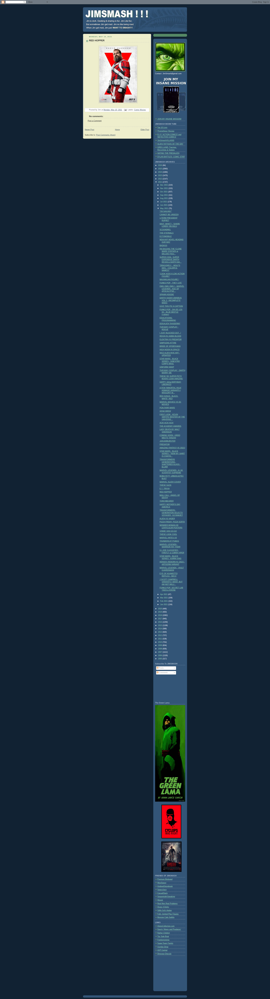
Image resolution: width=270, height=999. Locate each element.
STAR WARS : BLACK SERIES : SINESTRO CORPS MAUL (170, 361)
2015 (160, 625)
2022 (160, 179)
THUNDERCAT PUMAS (169, 541)
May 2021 (164, 208)
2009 (160, 645)
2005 (160, 659)
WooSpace (161, 883)
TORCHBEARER (167, 501)
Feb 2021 (164, 601)
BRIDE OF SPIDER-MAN (170, 346)
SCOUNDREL (165, 230)
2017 (160, 619)
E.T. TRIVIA (165, 489)
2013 (160, 632)
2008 (160, 649)
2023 (160, 175)
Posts (161, 668)
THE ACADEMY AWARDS (170, 426)
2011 (160, 639)
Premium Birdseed (164, 879)
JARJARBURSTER (167, 441)
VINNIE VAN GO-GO (168, 531)
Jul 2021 (164, 202)
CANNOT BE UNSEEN (169, 215)
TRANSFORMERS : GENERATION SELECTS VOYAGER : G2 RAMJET (171, 512)
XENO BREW (165, 411)
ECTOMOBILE (166, 236)
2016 (160, 622)
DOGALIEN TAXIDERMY (170, 324)
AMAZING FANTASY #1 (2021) (172, 448)
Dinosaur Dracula (164, 954)
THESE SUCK (165, 485)
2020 (160, 609)
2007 (160, 652)
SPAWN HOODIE (167, 295)
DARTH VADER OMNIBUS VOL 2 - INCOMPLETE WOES (171, 300)
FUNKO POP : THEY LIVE (171, 283)
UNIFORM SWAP (167, 367)
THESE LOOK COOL (168, 534)
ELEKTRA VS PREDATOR (171, 340)
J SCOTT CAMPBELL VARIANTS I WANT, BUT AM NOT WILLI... (171, 582)
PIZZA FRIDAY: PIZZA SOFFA (172, 522)
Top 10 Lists (162, 128)
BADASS (163, 246)
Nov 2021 (164, 188)
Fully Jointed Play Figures (168, 914)
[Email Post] (125, 110)
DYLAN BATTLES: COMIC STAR (171, 157)
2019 (160, 612)
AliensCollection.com (166, 926)
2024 (160, 172)
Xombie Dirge (162, 947)
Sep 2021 (164, 195)
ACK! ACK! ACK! (167, 423)
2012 (160, 635)
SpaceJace (161, 890)
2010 (160, 642)
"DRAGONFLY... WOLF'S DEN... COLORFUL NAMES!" (170, 268)
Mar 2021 (164, 598)
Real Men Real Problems (167, 904)
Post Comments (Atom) (105, 135)
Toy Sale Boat (163, 936)
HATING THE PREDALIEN (168, 153)
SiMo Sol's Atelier (164, 910)
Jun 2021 (164, 205)
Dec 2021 (164, 185)
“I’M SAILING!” (166, 211)
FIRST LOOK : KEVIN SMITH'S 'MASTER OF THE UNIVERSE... (172, 417)
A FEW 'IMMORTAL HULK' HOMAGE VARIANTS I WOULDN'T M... (170, 390)
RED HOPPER (96, 40)
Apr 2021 (164, 594)
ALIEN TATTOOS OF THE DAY (170, 144)
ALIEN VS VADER (167, 519)
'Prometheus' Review (165, 131)
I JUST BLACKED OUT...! (170, 333)
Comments (163, 673)
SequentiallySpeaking (166, 897)
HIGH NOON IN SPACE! (170, 350)
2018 (160, 615)
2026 (160, 165)
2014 (160, 629)
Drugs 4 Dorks (163, 907)
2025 (160, 169)
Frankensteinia (163, 940)
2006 (160, 655)
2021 (160, 182)
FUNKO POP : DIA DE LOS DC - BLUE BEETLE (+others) (171, 312)
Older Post (144, 130)
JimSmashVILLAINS (165, 140)
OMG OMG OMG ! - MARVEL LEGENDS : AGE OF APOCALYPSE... (172, 288)
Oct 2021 (164, 192)
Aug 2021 (164, 198)
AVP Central (162, 950)
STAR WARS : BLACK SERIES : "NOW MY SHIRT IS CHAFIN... (172, 453)
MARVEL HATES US (168, 538)
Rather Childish (163, 933)
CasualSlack (162, 893)
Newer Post (89, 130)
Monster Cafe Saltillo (165, 917)
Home (117, 130)
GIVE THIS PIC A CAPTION (171, 306)
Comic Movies (140, 110)
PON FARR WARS (167, 408)
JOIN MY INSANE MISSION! (169, 119)
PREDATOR (165, 444)
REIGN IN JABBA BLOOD (170, 336)
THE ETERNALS (167, 233)
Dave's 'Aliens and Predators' (169, 929)
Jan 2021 (164, 604)
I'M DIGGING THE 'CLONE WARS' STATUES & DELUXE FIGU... (171, 251)
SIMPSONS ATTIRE (168, 343)
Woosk (160, 900)
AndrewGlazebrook (165, 886)
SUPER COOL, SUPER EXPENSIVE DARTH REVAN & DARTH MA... (171, 259)
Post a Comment (95, 121)
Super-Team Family (165, 943)
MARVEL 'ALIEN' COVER (170, 482)
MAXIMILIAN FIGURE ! (169, 280)
